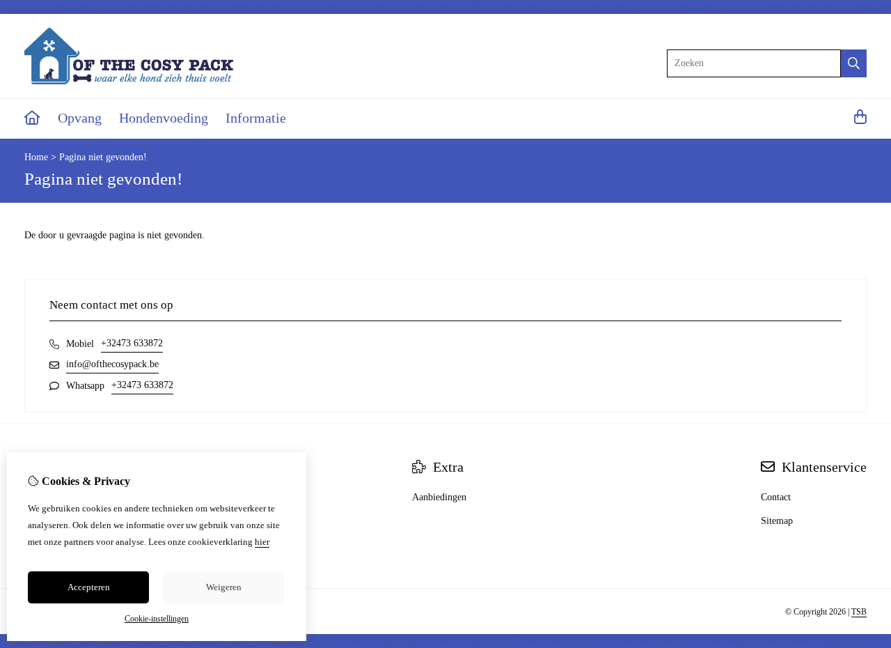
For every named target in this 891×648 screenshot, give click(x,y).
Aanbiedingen (439, 497)
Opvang (80, 117)
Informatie (256, 117)
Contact (776, 497)
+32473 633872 (132, 343)
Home (36, 157)
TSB (859, 612)
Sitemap (777, 521)
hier (262, 542)
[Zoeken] (854, 63)
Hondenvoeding (163, 117)
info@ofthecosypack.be (112, 364)
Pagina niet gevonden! (103, 157)
